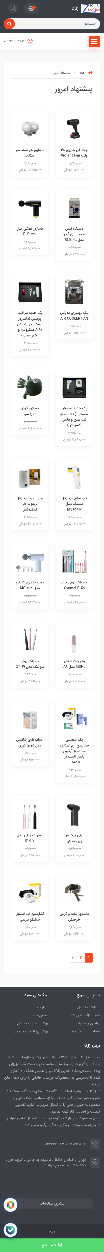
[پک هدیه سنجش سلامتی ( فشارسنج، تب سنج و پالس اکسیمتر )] (74, 387)
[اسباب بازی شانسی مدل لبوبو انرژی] (29, 718)
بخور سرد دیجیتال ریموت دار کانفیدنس (30, 503)
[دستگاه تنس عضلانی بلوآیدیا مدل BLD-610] (74, 207)
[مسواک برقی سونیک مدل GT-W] (29, 640)
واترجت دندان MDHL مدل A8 (74, 663)
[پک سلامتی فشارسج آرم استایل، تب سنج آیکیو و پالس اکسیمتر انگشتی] (74, 718)
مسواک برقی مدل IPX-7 (30, 837)
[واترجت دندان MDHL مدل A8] (74, 640)
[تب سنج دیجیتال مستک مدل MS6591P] (74, 477)
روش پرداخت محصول (31, 1031)
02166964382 (14, 41)
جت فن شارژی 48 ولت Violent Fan (74, 152)
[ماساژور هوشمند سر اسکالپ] (29, 128)
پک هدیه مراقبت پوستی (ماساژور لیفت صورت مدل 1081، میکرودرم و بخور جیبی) (29, 324)
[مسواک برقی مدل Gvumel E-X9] (74, 561)
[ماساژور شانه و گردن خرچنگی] (74, 892)
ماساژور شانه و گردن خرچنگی (74, 916)
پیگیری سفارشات (52, 1204)
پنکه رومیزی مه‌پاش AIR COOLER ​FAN (74, 315)
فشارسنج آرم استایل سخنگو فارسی (29, 916)
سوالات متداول (88, 1007)
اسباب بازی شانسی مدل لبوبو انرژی (29, 742)
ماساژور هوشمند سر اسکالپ (30, 152)
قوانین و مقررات (88, 1023)
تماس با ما (39, 1015)
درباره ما (42, 1007)
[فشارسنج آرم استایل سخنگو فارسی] (29, 892)
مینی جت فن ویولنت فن (74, 837)
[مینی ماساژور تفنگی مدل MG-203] (29, 561)
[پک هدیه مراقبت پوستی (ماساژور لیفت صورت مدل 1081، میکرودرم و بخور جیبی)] (29, 291)
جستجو (50, 1245)
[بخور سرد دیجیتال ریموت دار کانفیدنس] (29, 477)
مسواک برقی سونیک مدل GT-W (29, 663)
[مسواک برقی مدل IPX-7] (29, 814)
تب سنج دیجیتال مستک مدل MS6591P (74, 503)
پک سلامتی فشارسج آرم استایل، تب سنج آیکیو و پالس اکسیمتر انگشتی (74, 751)
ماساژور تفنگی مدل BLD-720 (29, 231)
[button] (31, 8)
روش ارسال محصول (32, 1023)
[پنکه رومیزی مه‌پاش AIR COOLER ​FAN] (74, 291)
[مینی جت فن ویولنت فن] (74, 814)
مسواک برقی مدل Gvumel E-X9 (74, 585)
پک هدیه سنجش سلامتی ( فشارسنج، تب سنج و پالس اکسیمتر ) (74, 417)
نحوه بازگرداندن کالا (85, 1015)
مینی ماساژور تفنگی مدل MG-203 (30, 585)
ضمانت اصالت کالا (85, 1031)
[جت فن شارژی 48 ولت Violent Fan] (74, 128)
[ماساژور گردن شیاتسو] (29, 387)
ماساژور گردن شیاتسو (29, 411)
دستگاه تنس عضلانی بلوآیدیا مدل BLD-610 (74, 234)
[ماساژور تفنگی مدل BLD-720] (29, 207)
